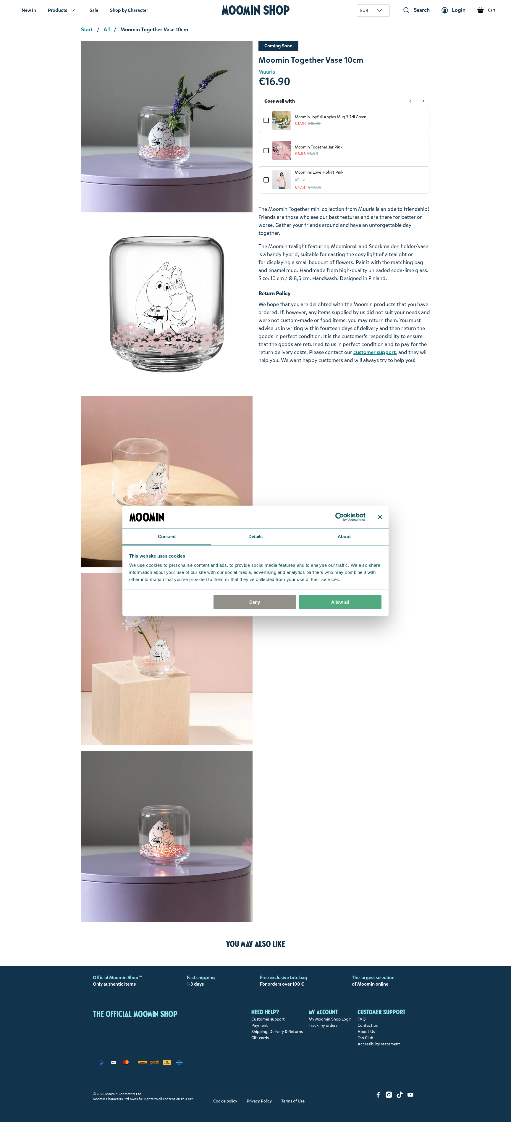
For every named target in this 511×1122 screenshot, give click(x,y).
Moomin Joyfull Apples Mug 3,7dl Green (330, 117)
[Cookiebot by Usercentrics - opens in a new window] (340, 516)
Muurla (266, 71)
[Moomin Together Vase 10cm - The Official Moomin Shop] (167, 126)
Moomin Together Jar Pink (318, 147)
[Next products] (423, 101)
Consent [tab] (167, 536)
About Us (366, 1031)
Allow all (340, 601)
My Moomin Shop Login (330, 1019)
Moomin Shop (255, 10)
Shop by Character (129, 10)
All (107, 29)
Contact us (368, 1025)
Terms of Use (293, 1101)
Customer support (268, 1019)
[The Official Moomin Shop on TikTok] (400, 1096)
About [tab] (344, 536)
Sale (94, 10)
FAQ (362, 1019)
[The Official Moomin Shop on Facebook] (378, 1096)
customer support (374, 352)
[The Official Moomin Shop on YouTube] (410, 1096)
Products (57, 10)
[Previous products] (410, 101)
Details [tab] (255, 536)
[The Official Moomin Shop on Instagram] (389, 1096)
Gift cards (260, 1038)
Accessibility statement (379, 1044)
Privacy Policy (259, 1101)
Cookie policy (225, 1101)
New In (29, 10)
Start (87, 29)
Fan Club (365, 1038)
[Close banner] (380, 517)
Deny (254, 601)
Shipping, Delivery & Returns (277, 1031)
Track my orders (323, 1025)
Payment (259, 1025)
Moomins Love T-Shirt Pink (319, 172)
